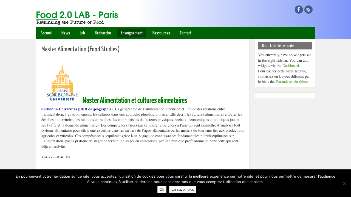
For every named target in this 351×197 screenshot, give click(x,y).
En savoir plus (182, 189)
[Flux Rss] (308, 9)
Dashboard (290, 65)
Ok (162, 189)
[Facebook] (299, 9)
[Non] (344, 183)
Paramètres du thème (292, 81)
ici (67, 156)
